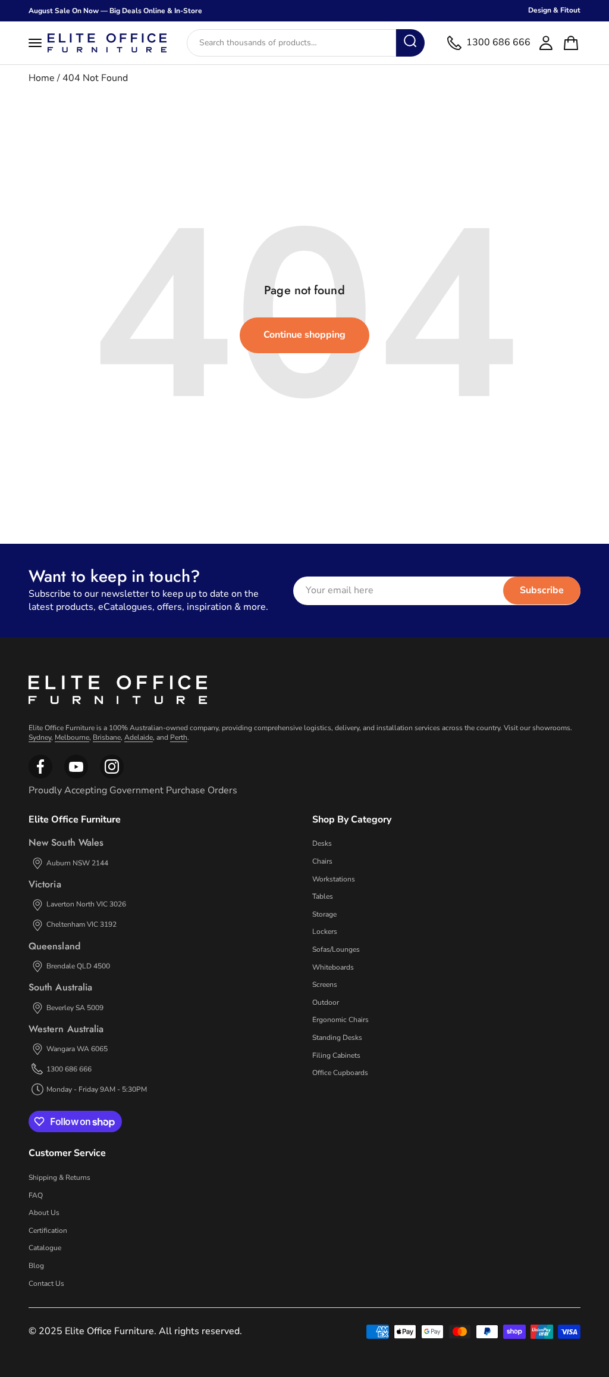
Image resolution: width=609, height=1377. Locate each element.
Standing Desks (337, 1037)
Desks (322, 843)
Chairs (322, 861)
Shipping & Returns (59, 1177)
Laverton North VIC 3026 (86, 904)
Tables (322, 896)
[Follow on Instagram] (76, 776)
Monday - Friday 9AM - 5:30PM (96, 1089)
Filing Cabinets (336, 1055)
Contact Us (46, 1283)
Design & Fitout (554, 10)
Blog (36, 1265)
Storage (324, 914)
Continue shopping (304, 334)
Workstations (333, 879)
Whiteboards (333, 967)
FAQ (36, 1195)
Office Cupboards (340, 1072)
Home (42, 78)
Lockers (324, 931)
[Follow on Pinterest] (112, 776)
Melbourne (72, 737)
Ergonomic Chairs (340, 1019)
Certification (48, 1230)
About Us (44, 1212)
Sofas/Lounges (336, 949)
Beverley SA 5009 (74, 1007)
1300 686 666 (69, 1069)
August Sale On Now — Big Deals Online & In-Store (115, 10)
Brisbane (107, 737)
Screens (324, 984)
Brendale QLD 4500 (78, 966)
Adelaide (138, 737)
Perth (178, 737)
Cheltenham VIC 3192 (81, 924)
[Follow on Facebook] (40, 776)
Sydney (40, 737)
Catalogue (45, 1248)
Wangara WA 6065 (77, 1049)
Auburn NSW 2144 (77, 863)
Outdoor (325, 1002)
